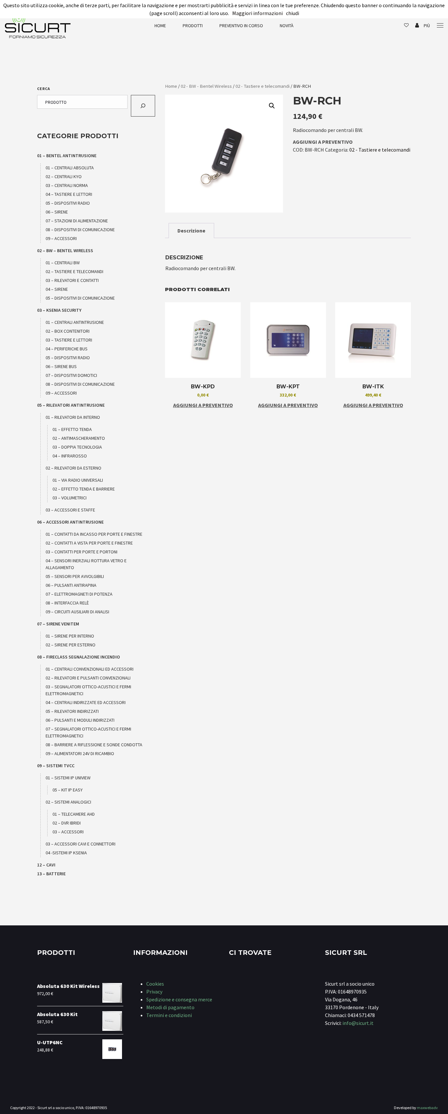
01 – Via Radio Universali (77, 480)
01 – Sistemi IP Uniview (68, 778)
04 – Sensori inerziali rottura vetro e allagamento (86, 564)
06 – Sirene (57, 212)
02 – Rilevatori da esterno (73, 468)
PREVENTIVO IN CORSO (241, 25)
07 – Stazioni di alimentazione (77, 221)
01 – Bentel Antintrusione (66, 155)
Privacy (154, 991)
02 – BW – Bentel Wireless (65, 250)
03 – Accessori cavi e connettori (80, 844)
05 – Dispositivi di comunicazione (80, 298)
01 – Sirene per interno (70, 636)
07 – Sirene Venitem (58, 624)
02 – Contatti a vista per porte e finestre (89, 543)
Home (160, 25)
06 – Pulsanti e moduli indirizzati (80, 720)
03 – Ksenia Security (59, 310)
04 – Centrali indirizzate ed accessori (86, 702)
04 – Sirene (57, 289)
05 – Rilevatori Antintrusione (71, 405)
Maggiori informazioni (257, 13)
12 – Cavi (46, 865)
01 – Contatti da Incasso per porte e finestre (94, 534)
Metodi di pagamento (170, 1007)
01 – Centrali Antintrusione (75, 322)
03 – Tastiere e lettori (69, 340)
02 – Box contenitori (68, 331)
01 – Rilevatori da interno (73, 417)
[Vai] (143, 106)
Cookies (155, 983)
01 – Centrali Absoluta (70, 168)
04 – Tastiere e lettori (69, 194)
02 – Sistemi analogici (68, 802)
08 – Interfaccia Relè (67, 603)
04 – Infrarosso (69, 456)
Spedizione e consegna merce (179, 999)
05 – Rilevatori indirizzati (72, 711)
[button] (272, 106)
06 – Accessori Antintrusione (70, 522)
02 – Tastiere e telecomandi (74, 271)
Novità (287, 25)
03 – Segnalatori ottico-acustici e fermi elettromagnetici (88, 690)
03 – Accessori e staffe (70, 510)
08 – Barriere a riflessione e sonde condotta (94, 745)
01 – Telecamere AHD (73, 814)
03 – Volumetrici (69, 498)
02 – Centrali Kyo (64, 176)
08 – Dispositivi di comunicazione (80, 229)
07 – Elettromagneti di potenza (79, 594)
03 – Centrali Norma (67, 185)
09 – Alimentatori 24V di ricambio (80, 753)
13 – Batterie (51, 874)
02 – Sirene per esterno (70, 645)
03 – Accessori (68, 832)
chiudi (292, 13)
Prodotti (193, 25)
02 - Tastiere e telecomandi (262, 86)
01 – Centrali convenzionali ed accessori (89, 669)
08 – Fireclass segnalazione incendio (78, 657)
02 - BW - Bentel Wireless (206, 86)
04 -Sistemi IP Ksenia (66, 853)
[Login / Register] (417, 25)
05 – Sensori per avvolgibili (75, 576)
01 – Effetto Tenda (72, 429)
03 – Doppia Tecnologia (77, 447)
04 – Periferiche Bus (67, 349)
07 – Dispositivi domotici (71, 375)
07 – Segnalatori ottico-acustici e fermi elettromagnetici (88, 732)
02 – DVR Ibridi (66, 823)
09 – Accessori (61, 238)
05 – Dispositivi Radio (68, 203)
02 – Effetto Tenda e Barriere (83, 489)
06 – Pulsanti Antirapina (71, 585)
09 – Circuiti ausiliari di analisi (77, 612)
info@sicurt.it (358, 1023)
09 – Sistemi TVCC (55, 766)
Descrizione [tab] (191, 230)
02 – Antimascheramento (78, 438)
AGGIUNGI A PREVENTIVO (323, 142)
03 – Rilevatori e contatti (72, 280)
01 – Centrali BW (63, 263)
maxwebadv (427, 1107)
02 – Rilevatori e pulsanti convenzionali (88, 678)
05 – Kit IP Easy (67, 790)
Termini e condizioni (169, 1015)
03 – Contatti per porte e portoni (81, 552)
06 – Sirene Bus (61, 366)
